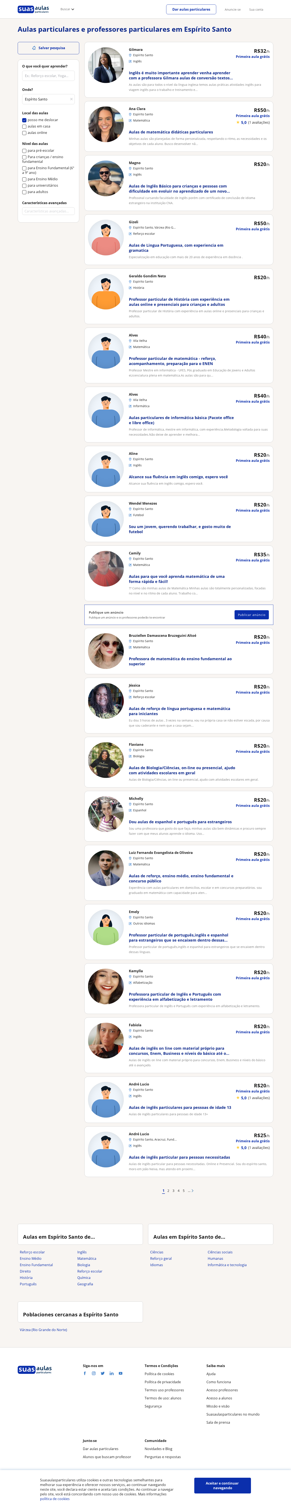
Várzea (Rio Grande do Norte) (43, 1329)
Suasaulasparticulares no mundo (233, 1414)
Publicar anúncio (251, 615)
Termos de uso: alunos (163, 1398)
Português (28, 1284)
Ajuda (211, 1374)
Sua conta (256, 9)
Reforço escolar (32, 1252)
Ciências (156, 1252)
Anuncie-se (233, 9)
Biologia (83, 1265)
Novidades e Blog (158, 1448)
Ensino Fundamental (36, 1265)
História (26, 1277)
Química (84, 1277)
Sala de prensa (218, 1422)
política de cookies (55, 1498)
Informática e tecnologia (227, 1265)
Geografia (85, 1284)
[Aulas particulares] (33, 14)
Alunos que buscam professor (107, 1457)
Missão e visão (218, 1406)
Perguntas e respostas (163, 1457)
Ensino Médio (31, 1258)
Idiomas (156, 1265)
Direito (25, 1271)
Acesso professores (222, 1390)
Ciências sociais (220, 1252)
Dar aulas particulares (191, 9)
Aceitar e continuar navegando (222, 1485)
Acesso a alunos (219, 1398)
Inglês (82, 1252)
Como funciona (218, 1382)
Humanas (215, 1258)
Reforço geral (161, 1258)
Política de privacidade (163, 1382)
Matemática (86, 1258)
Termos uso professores (164, 1390)
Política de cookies (159, 1374)
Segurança (153, 1406)
